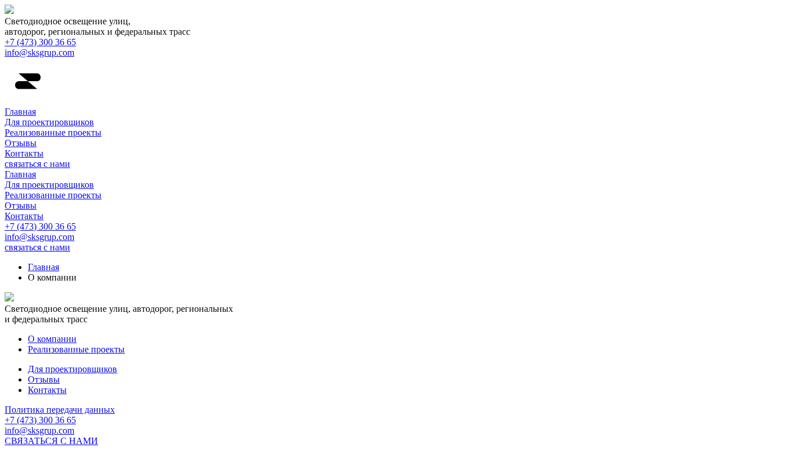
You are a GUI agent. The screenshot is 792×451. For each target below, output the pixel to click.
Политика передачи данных (60, 409)
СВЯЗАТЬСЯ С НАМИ (51, 441)
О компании (52, 339)
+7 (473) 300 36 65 (40, 42)
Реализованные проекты (53, 132)
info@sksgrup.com (39, 52)
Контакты (24, 153)
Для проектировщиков (49, 122)
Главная (20, 112)
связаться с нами (37, 164)
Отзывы (21, 143)
